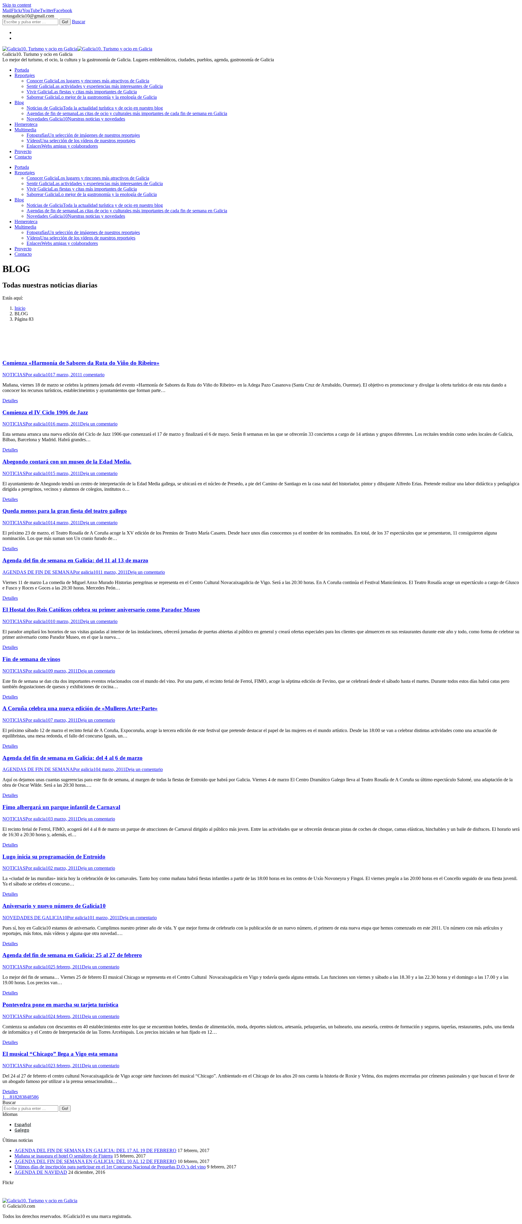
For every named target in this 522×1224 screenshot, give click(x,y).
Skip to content (16, 5)
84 (26, 1097)
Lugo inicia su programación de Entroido (53, 856)
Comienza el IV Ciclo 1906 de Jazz (45, 412)
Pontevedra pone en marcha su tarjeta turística (60, 1004)
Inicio (19, 308)
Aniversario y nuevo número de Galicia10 (54, 906)
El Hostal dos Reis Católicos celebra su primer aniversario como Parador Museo (101, 609)
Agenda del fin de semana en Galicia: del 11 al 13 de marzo (75, 560)
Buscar (78, 21)
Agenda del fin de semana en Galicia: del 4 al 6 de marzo (72, 758)
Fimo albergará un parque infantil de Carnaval (61, 807)
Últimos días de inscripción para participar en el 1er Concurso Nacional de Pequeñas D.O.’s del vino (110, 1166)
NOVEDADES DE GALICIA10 (34, 917)
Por (37, 374)
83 (21, 1097)
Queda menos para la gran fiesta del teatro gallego (64, 511)
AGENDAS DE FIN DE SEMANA (37, 572)
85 (31, 1097)
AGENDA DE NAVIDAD (40, 1172)
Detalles (10, 400)
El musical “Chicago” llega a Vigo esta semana (60, 1054)
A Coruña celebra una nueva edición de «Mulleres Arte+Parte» (80, 708)
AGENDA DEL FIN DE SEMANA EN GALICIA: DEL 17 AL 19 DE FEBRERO (95, 1150)
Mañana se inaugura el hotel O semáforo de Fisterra (63, 1155)
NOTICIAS (13, 374)
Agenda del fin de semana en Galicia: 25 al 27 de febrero (72, 955)
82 (16, 1097)
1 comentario (92, 374)
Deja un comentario (99, 423)
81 (12, 1097)
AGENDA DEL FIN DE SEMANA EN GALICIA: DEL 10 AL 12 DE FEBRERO (95, 1161)
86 (36, 1097)
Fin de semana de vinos (31, 659)
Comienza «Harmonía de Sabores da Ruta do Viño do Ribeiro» (81, 363)
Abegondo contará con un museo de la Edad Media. (66, 461)
